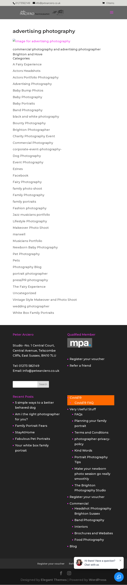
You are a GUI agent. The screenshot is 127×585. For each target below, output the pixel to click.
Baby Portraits (24, 103)
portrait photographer (30, 273)
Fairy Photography (27, 182)
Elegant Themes (54, 580)
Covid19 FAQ (84, 403)
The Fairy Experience (29, 287)
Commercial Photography (33, 143)
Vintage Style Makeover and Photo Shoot (45, 300)
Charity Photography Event (34, 136)
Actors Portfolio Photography (36, 77)
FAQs (78, 414)
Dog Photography (27, 156)
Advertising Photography (32, 84)
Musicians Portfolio (27, 241)
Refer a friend (80, 365)
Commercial (79, 503)
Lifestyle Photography (30, 221)
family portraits (24, 201)
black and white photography (36, 116)
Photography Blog (27, 267)
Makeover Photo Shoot (31, 228)
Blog (73, 546)
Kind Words (83, 450)
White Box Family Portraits (33, 313)
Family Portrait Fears (31, 426)
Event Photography (28, 162)
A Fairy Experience (27, 64)
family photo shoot (27, 188)
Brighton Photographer (31, 130)
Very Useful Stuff (83, 409)
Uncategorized (24, 293)
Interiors (81, 527)
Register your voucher (87, 359)
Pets (16, 260)
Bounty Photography (29, 123)
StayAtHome (25, 432)
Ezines (18, 169)
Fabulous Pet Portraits (32, 439)
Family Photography (28, 195)
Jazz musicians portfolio (31, 215)
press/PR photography (30, 280)
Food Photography (89, 540)
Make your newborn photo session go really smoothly (92, 474)
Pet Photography (26, 254)
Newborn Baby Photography (35, 247)
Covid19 (76, 398)
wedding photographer (31, 306)
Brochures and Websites (93, 533)
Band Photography (27, 110)
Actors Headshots (26, 71)
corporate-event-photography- (37, 149)
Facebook (20, 175)
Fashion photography (29, 208)
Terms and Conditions (91, 432)
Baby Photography (27, 97)
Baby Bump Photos (28, 90)
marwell (19, 234)
